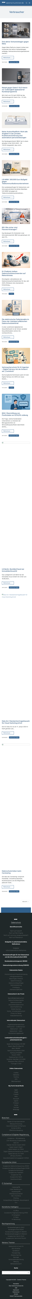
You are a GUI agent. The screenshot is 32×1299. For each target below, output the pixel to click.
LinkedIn (16, 1094)
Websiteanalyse (16, 1081)
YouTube (16, 1107)
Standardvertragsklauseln (16, 1033)
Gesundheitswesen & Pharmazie (16, 1126)
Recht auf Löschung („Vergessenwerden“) (16, 935)
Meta (16, 1096)
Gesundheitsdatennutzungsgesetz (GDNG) (16, 1158)
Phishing (16, 1198)
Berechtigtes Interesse (16, 978)
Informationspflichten (16, 989)
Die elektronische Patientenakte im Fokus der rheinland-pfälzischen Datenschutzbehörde (15, 321)
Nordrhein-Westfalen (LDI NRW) (16, 1059)
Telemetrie (16, 1075)
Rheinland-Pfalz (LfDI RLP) (16, 1061)
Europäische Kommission (16, 1170)
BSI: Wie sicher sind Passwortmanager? (9, 228)
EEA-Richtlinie (16, 1248)
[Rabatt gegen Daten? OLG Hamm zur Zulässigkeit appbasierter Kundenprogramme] (16, 76)
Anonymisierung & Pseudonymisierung (16, 974)
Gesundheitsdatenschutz (16, 1004)
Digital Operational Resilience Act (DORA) (16, 1151)
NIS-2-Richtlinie (16, 1196)
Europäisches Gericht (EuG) (16, 1236)
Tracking (16, 1077)
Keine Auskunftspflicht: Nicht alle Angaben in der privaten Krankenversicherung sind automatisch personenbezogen (15, 135)
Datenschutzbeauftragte (16, 983)
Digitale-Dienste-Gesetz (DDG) (16, 1145)
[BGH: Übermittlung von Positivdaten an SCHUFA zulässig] (16, 402)
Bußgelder (16, 948)
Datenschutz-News (13, 62)
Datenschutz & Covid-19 (16, 1246)
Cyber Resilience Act (16, 1189)
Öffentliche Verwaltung (16, 1130)
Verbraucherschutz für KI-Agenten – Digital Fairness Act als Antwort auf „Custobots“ (15, 369)
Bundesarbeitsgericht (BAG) (16, 1227)
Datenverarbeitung (16, 985)
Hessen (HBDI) (16, 1055)
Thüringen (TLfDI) (16, 1063)
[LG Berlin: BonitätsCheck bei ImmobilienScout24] (16, 504)
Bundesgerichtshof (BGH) (16, 1229)
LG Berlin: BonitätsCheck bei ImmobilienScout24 (13, 570)
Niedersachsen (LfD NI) (16, 1057)
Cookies (16, 1072)
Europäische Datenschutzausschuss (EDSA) (16, 1166)
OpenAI (16, 1101)
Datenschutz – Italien (16, 1031)
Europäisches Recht (16, 1177)
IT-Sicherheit (7, 1183)
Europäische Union (9, 1162)
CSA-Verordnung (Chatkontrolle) (16, 1140)
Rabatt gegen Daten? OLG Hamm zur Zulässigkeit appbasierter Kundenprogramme (14, 90)
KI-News (11, 293)
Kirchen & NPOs (16, 1128)
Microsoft (16, 1098)
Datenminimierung (16, 981)
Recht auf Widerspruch (16, 937)
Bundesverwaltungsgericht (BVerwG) (16, 1234)
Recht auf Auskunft (16, 931)
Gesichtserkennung (16, 1007)
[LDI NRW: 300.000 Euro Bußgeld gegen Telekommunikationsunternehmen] (16, 168)
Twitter (16, 1105)
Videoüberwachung (16, 1015)
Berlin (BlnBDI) (16, 1048)
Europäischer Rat (16, 1175)
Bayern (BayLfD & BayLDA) (16, 1046)
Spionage (16, 1257)
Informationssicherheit (16, 1193)
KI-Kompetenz (16, 1215)
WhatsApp (16, 1109)
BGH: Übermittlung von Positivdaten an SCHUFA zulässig (15, 414)
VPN (16, 1079)
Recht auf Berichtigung (16, 933)
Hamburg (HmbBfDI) (16, 1053)
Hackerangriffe (16, 1191)
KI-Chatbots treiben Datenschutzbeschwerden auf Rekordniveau (14, 273)
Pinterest (16, 1103)
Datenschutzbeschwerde (16, 1000)
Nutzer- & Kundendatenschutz (16, 1011)
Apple (16, 1090)
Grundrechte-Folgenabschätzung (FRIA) (16, 1213)
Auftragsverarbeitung (16, 976)
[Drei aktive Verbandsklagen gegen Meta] (16, 30)
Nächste (24, 901)
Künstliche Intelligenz (10, 1207)
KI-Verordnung (16, 1219)
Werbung (16, 1261)
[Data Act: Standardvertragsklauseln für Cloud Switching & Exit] (16, 656)
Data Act (16, 1143)
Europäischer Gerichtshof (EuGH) (16, 1238)
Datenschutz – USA (16, 1029)
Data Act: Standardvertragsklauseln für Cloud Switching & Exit (16, 722)
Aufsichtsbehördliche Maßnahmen (16, 950)
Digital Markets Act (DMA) (16, 1149)
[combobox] (14, 1272)
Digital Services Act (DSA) (16, 1153)
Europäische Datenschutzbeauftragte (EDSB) (16, 1168)
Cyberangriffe (16, 1187)
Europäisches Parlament (16, 1172)
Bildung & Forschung (16, 1124)
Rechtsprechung (8, 1224)
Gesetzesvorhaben (16, 1179)
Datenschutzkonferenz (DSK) (16, 1050)
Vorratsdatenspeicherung (16, 1259)
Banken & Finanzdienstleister (16, 1121)
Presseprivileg (16, 1253)
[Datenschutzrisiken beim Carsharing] (16, 806)
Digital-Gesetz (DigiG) (16, 1147)
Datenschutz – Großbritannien (16, 1027)
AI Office (16, 1210)
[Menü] (29, 3)
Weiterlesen (8, 58)
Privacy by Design (16, 1013)
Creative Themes (21, 1279)
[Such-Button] (28, 1272)
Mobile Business (16, 1009)
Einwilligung (16, 987)
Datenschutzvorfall (16, 1002)
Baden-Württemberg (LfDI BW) (16, 1044)
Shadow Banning (16, 1255)
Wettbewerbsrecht (16, 1264)
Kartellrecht (16, 1250)
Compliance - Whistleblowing (16, 1138)
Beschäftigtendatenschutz (16, 998)
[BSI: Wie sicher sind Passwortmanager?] (16, 216)
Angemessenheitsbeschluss (16, 1024)
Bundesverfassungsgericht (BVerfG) (16, 1232)
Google (16, 1092)
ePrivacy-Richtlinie (16, 1156)
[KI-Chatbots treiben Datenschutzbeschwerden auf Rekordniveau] (16, 260)
